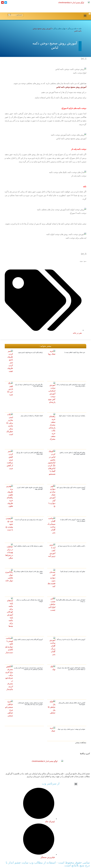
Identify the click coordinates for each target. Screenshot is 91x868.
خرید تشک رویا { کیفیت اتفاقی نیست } (74, 352)
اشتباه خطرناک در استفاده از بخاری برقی (32, 415)
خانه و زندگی (72, 28)
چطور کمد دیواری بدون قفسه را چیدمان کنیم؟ (72, 571)
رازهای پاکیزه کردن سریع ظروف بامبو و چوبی (30, 352)
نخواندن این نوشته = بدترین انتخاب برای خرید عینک (71, 729)
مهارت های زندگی (59, 28)
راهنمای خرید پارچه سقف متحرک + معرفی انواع (72, 415)
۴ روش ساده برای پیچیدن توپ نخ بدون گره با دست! (29, 519)
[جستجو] (9, 15)
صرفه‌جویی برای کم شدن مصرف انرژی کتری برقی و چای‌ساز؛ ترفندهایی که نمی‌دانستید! (28, 668)
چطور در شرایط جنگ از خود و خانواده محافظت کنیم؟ (28, 546)
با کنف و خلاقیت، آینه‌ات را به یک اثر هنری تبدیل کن (71, 546)
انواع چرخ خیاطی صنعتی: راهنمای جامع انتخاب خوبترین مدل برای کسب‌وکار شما (30, 703)
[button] (85, 16)
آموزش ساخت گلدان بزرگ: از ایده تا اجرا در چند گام (71, 639)
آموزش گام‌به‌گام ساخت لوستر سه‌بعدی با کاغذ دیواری (28, 639)
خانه (80, 28)
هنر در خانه (77, 333)
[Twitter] (5, 2)
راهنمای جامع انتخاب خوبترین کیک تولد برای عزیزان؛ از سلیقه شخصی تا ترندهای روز (71, 668)
